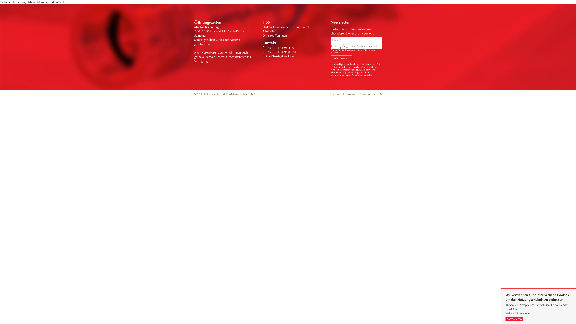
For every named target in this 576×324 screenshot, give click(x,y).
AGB (383, 94)
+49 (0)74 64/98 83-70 (281, 52)
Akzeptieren (514, 319)
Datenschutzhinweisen (362, 75)
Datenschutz (368, 94)
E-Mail (335, 40)
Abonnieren (341, 58)
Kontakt (335, 94)
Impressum (350, 94)
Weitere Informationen (518, 313)
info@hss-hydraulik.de (280, 56)
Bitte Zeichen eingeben (364, 46)
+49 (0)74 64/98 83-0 (280, 47)
